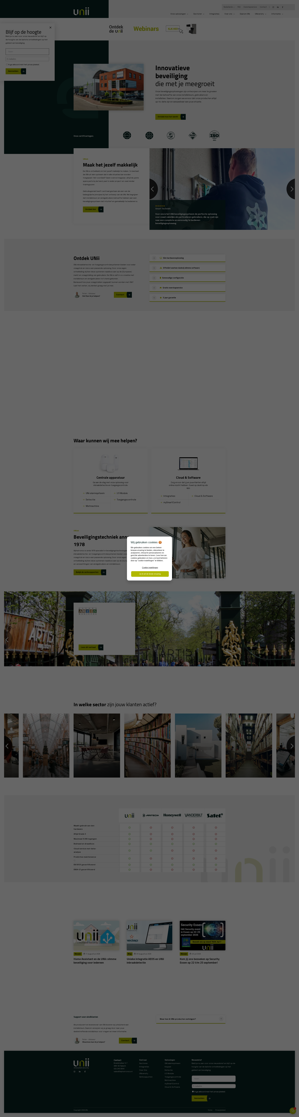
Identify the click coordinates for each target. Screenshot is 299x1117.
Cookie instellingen (150, 568)
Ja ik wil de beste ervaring (150, 574)
